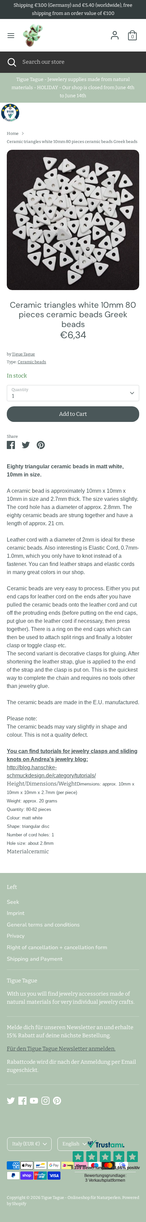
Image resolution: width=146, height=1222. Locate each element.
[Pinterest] (57, 1101)
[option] (73, 220)
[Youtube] (34, 1101)
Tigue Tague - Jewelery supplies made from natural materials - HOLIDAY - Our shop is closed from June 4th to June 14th (73, 88)
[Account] (115, 32)
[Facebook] (22, 1101)
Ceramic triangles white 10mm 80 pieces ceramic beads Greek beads (72, 141)
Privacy (15, 936)
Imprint (15, 913)
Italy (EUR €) (26, 1144)
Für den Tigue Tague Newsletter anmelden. (61, 1048)
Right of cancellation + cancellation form (57, 947)
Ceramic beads (32, 362)
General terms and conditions (43, 925)
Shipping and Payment (34, 959)
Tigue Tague (23, 354)
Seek (13, 902)
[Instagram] (45, 1101)
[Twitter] (11, 1101)
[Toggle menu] (11, 35)
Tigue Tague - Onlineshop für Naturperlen (81, 1197)
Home (13, 133)
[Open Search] (11, 62)
